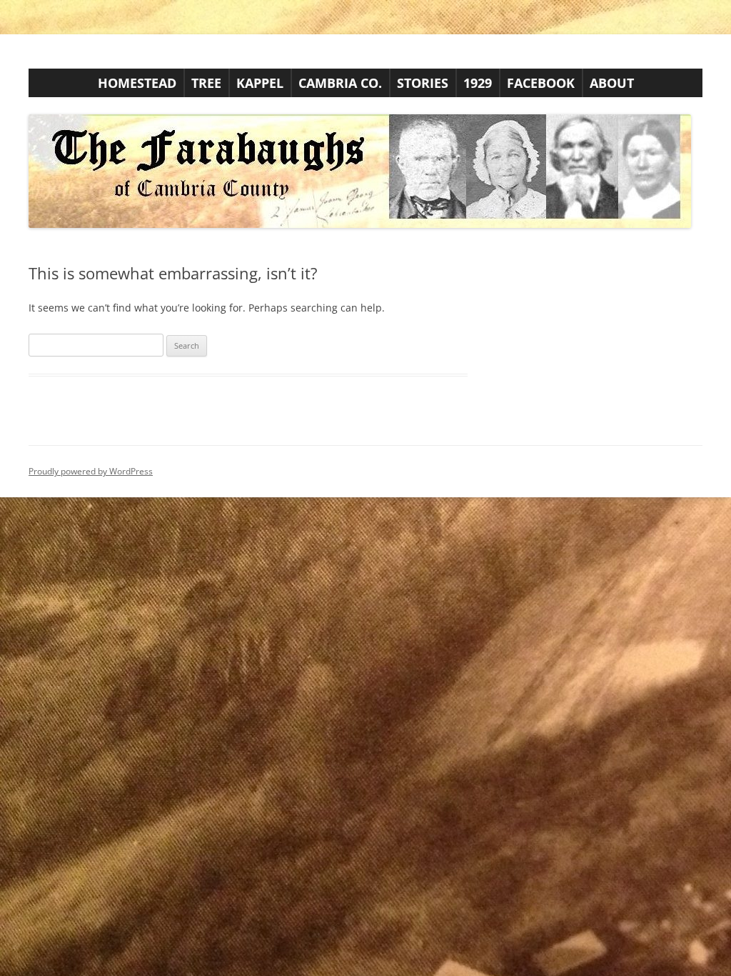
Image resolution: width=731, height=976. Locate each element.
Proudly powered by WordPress (91, 471)
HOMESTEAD (137, 82)
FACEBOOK (541, 82)
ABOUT (612, 82)
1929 (477, 82)
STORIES (422, 82)
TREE (206, 82)
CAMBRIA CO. (340, 82)
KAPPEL (259, 82)
